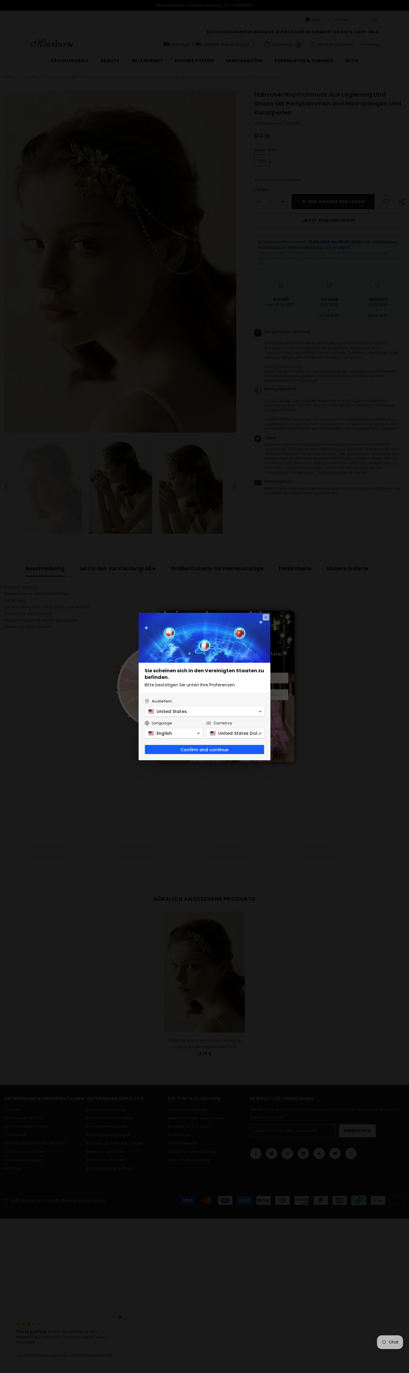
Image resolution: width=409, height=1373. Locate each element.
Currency (222, 723)
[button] (204, 711)
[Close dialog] (266, 617)
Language (162, 723)
